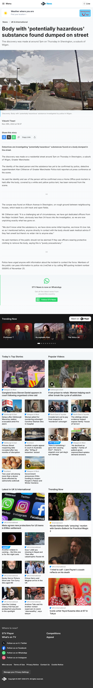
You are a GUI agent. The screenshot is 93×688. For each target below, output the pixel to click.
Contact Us (45, 665)
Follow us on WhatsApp (17, 653)
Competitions (53, 633)
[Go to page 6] (49, 343)
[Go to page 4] (45, 343)
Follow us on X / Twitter (17, 643)
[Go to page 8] (53, 343)
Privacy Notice (33, 665)
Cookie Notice (57, 665)
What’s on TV (9, 637)
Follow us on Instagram (17, 658)
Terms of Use (19, 665)
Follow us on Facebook (16, 648)
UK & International (19, 22)
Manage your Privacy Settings (16, 672)
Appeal (50, 637)
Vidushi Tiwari (8, 121)
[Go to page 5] (47, 343)
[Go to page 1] (38, 343)
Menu (8, 3)
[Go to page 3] (43, 343)
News (5, 22)
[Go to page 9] (55, 343)
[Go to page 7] (51, 343)
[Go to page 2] (41, 343)
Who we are (7, 665)
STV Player (8, 633)
